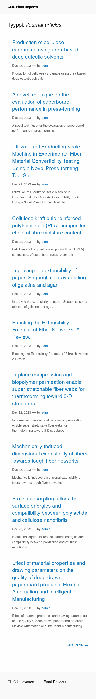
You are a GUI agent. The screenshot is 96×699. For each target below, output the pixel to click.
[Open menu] (85, 7)
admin (46, 65)
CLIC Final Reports (23, 7)
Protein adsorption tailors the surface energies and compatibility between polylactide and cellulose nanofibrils (49, 509)
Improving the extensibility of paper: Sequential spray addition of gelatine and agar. (49, 277)
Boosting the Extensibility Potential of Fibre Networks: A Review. (46, 329)
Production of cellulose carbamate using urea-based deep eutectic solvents (45, 49)
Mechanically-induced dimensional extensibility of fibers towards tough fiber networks (50, 453)
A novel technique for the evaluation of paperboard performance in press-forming (46, 101)
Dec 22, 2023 (21, 65)
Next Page (77, 645)
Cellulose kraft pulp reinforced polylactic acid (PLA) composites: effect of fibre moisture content (50, 225)
